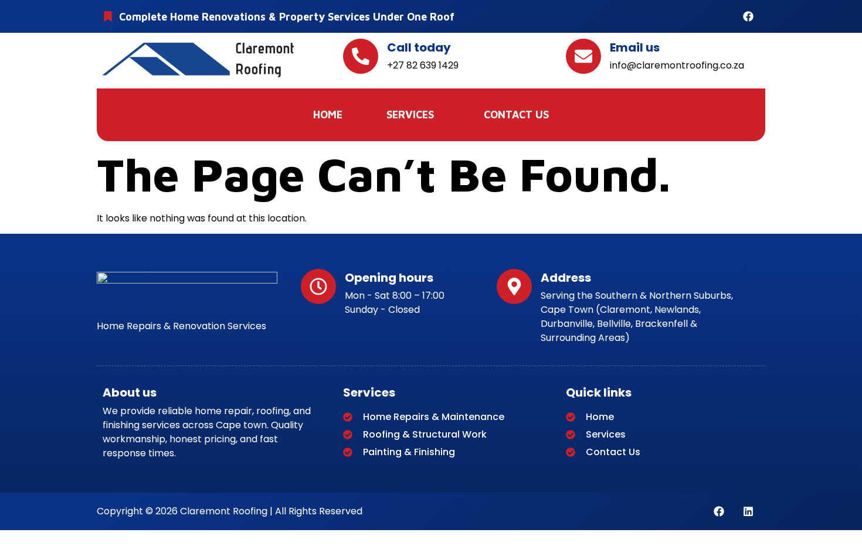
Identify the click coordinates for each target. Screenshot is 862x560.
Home (327, 114)
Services (410, 114)
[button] (413, 115)
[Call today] (360, 56)
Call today (419, 47)
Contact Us (516, 114)
